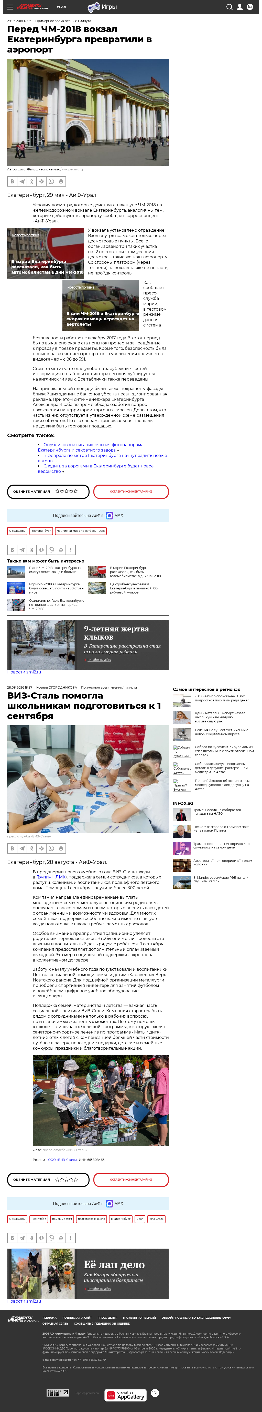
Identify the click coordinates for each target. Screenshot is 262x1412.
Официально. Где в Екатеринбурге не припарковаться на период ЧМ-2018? (56, 605)
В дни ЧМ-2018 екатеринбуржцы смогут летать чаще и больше (55, 570)
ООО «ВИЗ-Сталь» (62, 1160)
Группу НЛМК (51, 877)
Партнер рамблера (86, 1393)
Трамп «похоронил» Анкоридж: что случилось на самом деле (221, 845)
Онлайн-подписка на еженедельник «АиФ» (196, 1317)
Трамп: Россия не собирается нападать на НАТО (217, 811)
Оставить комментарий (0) (131, 491)
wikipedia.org (72, 169)
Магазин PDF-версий (139, 1317)
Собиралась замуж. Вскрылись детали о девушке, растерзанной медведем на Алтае (221, 768)
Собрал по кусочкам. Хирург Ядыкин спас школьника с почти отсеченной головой (224, 751)
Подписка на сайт (77, 1317)
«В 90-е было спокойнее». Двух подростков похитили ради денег (222, 698)
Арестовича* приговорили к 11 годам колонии (222, 862)
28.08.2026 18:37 (19, 687)
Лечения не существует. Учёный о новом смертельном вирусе (221, 732)
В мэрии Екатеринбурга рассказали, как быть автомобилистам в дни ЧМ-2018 (135, 572)
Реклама (49, 1317)
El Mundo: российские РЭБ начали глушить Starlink (220, 879)
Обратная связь (55, 1323)
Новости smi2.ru (24, 672)
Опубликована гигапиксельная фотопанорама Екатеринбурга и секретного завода (91, 447)
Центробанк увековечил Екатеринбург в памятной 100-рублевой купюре (134, 588)
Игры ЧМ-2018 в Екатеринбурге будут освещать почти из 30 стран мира (56, 588)
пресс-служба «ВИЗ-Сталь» (29, 836)
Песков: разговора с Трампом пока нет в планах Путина (221, 828)
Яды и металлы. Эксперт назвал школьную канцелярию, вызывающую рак (220, 717)
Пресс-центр (107, 1317)
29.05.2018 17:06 (19, 21)
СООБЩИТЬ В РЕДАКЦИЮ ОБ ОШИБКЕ (102, 1323)
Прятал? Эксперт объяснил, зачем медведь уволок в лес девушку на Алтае (222, 785)
